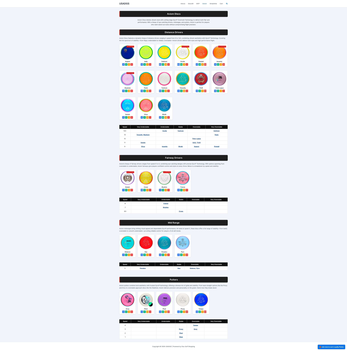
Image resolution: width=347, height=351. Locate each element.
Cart (221, 4)
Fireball (216, 146)
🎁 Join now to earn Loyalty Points (331, 347)
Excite (165, 131)
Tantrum (181, 131)
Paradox (143, 268)
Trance (165, 203)
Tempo (195, 325)
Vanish (143, 143)
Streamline (213, 4)
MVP (198, 4)
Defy (194, 143)
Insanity (164, 146)
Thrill (198, 143)
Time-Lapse (196, 139)
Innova (183, 4)
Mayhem (146, 135)
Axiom (204, 4)
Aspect (196, 146)
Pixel (181, 333)
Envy (195, 329)
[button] (227, 4)
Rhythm (166, 207)
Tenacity (140, 135)
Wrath (180, 146)
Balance (193, 268)
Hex (179, 268)
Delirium (217, 131)
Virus (143, 146)
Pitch (181, 337)
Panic (217, 135)
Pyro (198, 268)
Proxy (181, 329)
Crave (181, 211)
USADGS (124, 3)
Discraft (190, 4)
